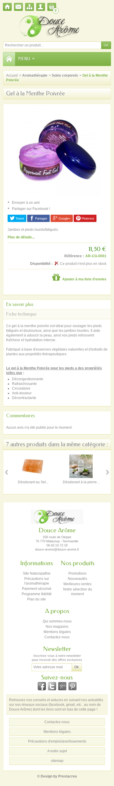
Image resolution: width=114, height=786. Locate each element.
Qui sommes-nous (57, 621)
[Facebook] (42, 686)
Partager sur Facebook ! (31, 209)
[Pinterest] (72, 686)
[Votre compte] (41, 7)
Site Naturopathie (37, 573)
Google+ (64, 218)
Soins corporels (65, 75)
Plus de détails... (21, 237)
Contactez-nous (57, 637)
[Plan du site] (29, 7)
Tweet (19, 218)
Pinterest (87, 218)
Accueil (12, 75)
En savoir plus (19, 304)
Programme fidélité (37, 594)
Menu (24, 58)
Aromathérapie (34, 75)
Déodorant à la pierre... (81, 482)
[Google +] (62, 686)
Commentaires (20, 415)
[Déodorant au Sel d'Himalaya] (33, 466)
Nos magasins (57, 627)
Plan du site (36, 599)
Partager (40, 218)
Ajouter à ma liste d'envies (83, 279)
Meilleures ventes (77, 584)
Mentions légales (57, 632)
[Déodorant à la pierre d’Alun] (81, 466)
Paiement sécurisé (36, 589)
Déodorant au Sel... (33, 482)
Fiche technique (21, 314)
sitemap (57, 761)
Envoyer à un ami (26, 203)
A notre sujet (57, 751)
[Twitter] (52, 686)
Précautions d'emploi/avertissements (57, 741)
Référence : (74, 256)
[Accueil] (7, 7)
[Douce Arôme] (57, 26)
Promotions (77, 573)
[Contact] (18, 7)
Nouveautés (77, 579)
